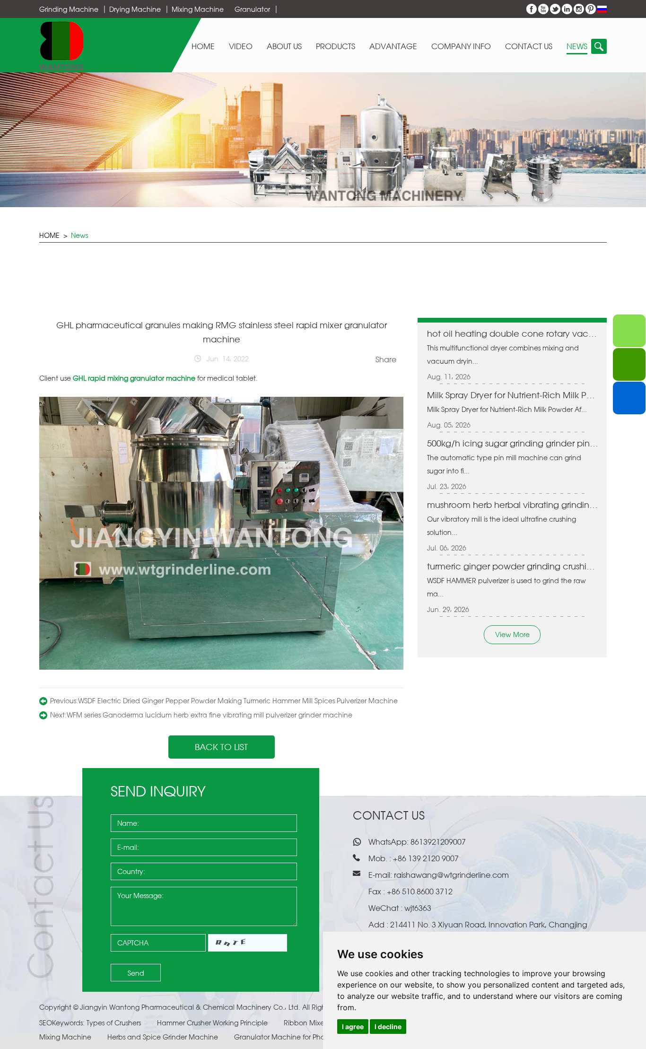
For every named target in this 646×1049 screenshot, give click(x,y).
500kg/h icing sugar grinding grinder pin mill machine (513, 443)
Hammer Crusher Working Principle (213, 1023)
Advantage (393, 46)
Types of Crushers (115, 1023)
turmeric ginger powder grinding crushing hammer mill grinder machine (513, 566)
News (577, 46)
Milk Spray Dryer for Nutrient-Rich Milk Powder (513, 395)
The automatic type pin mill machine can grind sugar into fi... (504, 464)
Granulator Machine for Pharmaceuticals (301, 1037)
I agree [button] (353, 1027)
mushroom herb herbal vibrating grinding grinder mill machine (513, 504)
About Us (284, 46)
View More (512, 634)
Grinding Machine (68, 9)
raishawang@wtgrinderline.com (451, 875)
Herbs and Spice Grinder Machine (163, 1037)
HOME (49, 235)
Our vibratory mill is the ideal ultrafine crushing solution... (501, 525)
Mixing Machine (198, 9)
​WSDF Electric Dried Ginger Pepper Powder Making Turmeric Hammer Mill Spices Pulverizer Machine (238, 701)
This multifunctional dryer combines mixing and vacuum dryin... (503, 354)
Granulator (252, 9)
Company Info (461, 46)
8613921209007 (437, 842)
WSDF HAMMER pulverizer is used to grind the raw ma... (506, 587)
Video (241, 46)
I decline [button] (388, 1027)
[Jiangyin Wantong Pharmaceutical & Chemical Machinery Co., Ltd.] (61, 45)
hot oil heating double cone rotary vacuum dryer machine (513, 333)
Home (203, 46)
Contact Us (528, 46)
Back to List (221, 747)
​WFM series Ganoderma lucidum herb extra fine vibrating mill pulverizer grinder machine (209, 715)
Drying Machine (135, 9)
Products (335, 46)
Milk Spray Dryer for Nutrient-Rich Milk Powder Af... (507, 409)
